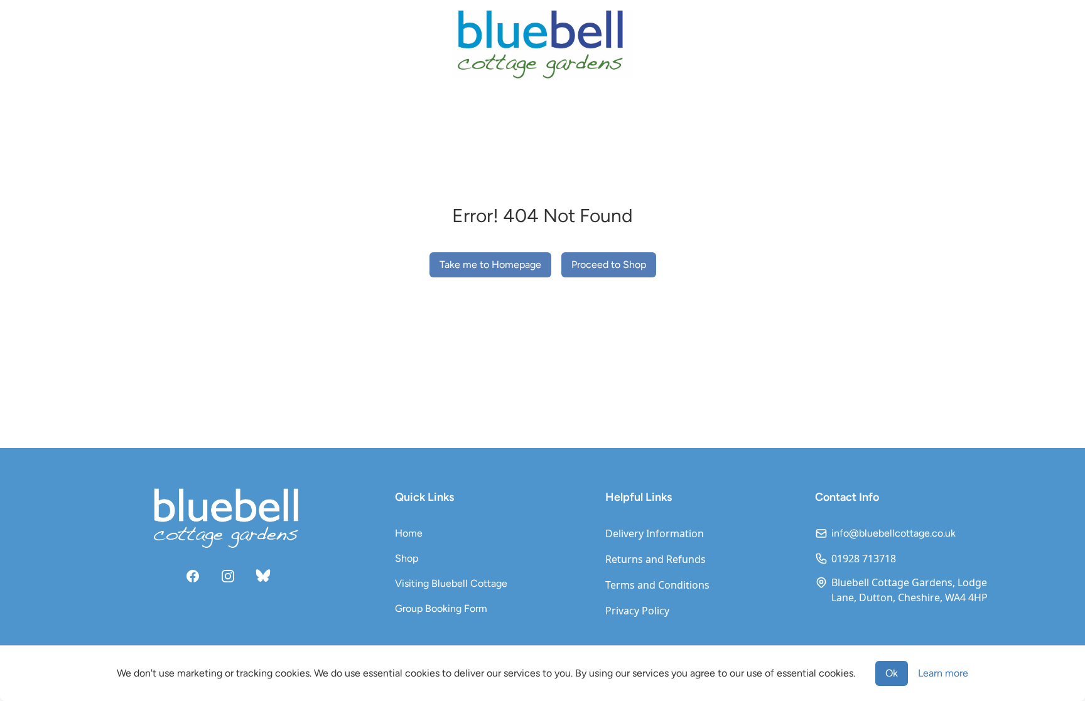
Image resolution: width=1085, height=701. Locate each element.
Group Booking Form (441, 608)
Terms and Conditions (657, 585)
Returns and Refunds (655, 559)
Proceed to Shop (608, 264)
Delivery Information (654, 533)
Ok (891, 673)
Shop (406, 558)
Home (409, 533)
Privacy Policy (637, 611)
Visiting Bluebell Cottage (451, 583)
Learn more (943, 673)
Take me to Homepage (490, 264)
